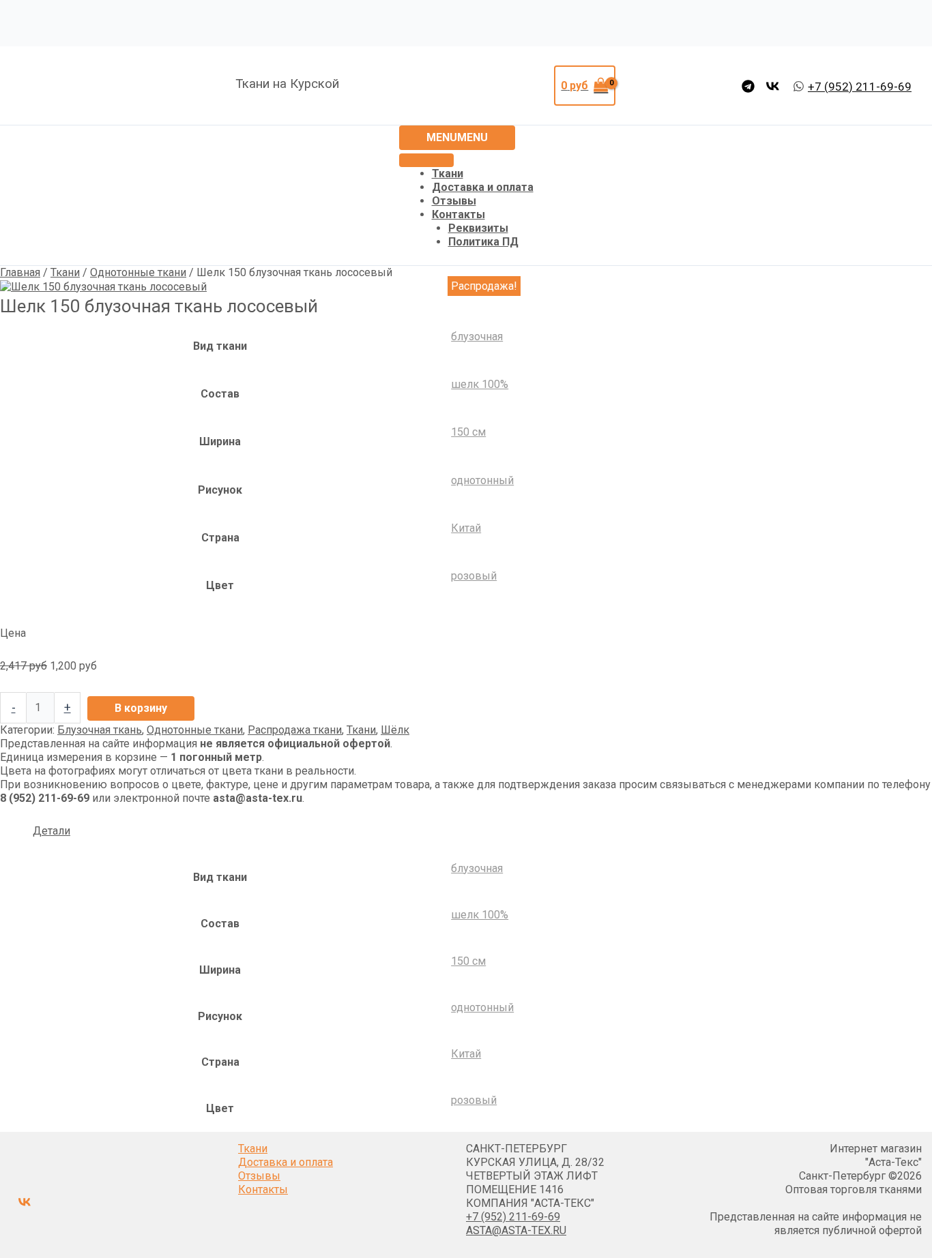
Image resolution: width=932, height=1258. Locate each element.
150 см (468, 431)
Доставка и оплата (483, 187)
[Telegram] (748, 86)
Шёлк (395, 729)
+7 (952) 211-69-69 (513, 1216)
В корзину (141, 708)
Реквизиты (478, 228)
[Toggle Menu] (426, 160)
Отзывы (454, 200)
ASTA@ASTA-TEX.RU (516, 1230)
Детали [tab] (51, 830)
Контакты (458, 214)
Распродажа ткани (295, 729)
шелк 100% (479, 384)
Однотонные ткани (138, 272)
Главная (20, 272)
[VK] (772, 86)
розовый (474, 575)
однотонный (482, 480)
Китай (466, 528)
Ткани (447, 173)
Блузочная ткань (99, 729)
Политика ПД (483, 241)
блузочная (477, 336)
